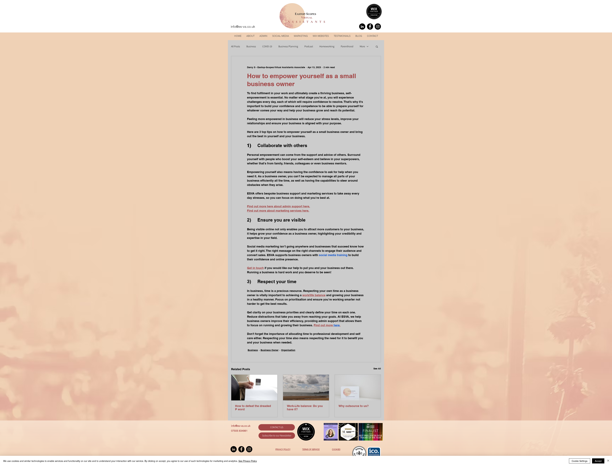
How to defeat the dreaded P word (253, 407)
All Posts (235, 46)
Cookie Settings (579, 460)
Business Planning (288, 46)
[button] (376, 46)
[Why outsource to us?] (358, 387)
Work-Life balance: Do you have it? (305, 407)
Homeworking (326, 46)
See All (377, 368)
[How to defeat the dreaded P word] (254, 387)
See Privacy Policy (247, 460)
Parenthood (347, 46)
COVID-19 (267, 46)
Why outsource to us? (354, 406)
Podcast (308, 46)
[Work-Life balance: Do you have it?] (306, 387)
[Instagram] (378, 26)
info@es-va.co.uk (240, 425)
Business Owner (269, 350)
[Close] (608, 460)
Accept (598, 460)
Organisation (288, 350)
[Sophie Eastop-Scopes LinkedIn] (362, 26)
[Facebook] (370, 26)
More (362, 46)
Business (251, 46)
